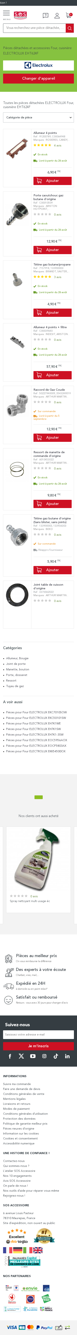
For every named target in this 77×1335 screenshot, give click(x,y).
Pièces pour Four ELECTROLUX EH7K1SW (33, 729)
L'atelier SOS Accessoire (19, 1171)
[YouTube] (33, 1058)
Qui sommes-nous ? (16, 1166)
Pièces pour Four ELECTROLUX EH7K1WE (33, 723)
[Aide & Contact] (45, 15)
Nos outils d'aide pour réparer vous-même (31, 1190)
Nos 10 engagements (17, 1176)
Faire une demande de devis (21, 1089)
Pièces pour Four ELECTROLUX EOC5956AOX (36, 740)
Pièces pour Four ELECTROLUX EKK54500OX (36, 751)
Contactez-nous (14, 1161)
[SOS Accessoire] (20, 16)
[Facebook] (10, 1058)
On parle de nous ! (15, 1185)
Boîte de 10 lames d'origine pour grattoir (36, 901)
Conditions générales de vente (23, 1094)
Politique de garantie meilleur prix (25, 1123)
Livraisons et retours (16, 1104)
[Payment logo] (39, 1327)
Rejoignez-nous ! (14, 1195)
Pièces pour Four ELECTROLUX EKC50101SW (36, 718)
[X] (21, 1058)
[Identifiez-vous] (57, 15)
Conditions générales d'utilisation (25, 1113)
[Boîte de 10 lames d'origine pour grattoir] (38, 859)
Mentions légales (14, 1099)
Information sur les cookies (21, 1133)
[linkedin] (67, 1058)
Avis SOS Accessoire (17, 1180)
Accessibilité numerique (18, 1143)
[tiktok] (56, 1058)
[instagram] (44, 1058)
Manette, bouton (17, 669)
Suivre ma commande (17, 1084)
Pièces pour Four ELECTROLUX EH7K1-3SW (34, 734)
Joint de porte (16, 664)
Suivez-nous (17, 1025)
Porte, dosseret (16, 675)
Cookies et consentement (20, 1138)
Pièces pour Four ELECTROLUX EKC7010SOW (36, 712)
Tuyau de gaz (15, 686)
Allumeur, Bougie (17, 658)
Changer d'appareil (38, 78)
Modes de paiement (16, 1108)
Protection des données (19, 1118)
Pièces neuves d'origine (18, 1128)
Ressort (11, 680)
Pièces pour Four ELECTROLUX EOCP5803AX (36, 745)
